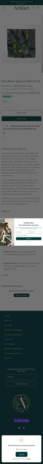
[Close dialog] (42, 219)
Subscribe (28, 238)
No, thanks (29, 241)
